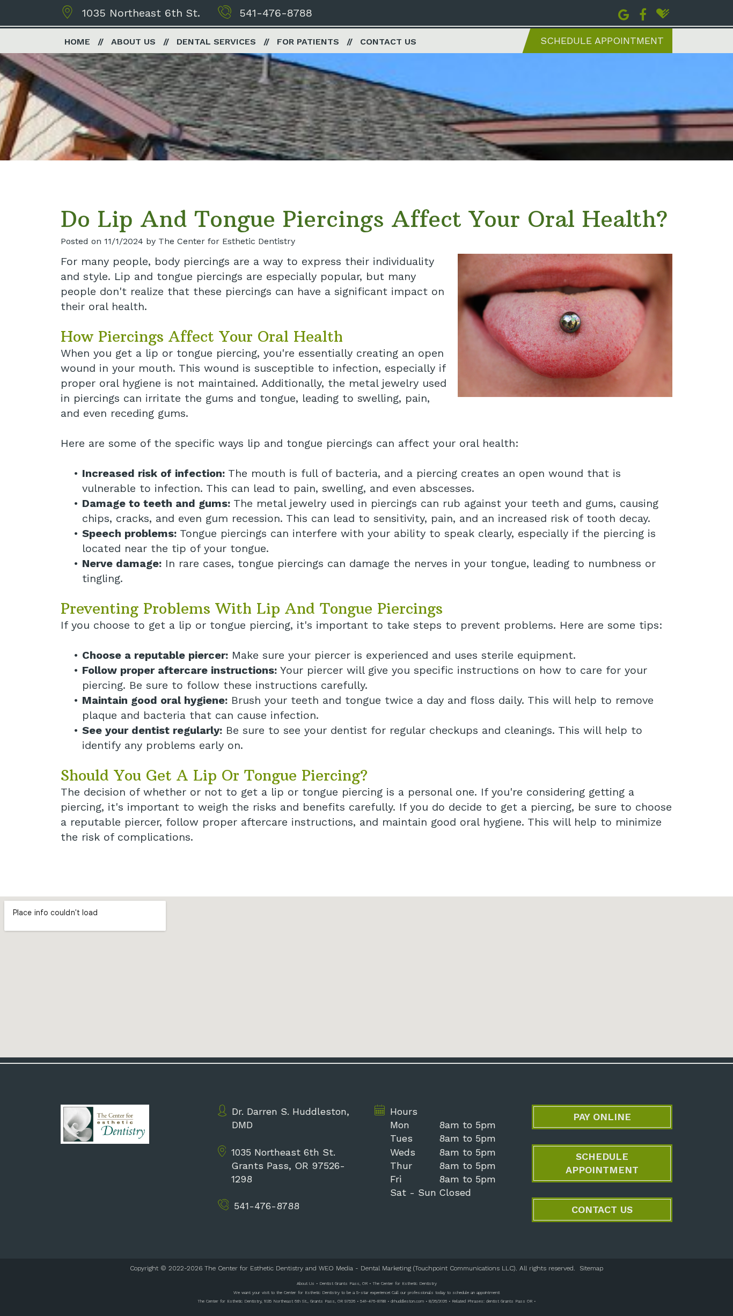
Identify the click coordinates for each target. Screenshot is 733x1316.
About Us (133, 41)
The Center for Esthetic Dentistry (253, 1268)
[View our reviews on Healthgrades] (662, 13)
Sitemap (591, 1268)
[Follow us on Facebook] (643, 13)
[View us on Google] (624, 13)
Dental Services (216, 41)
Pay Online (602, 1116)
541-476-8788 (275, 12)
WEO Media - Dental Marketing (365, 1268)
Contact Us (388, 41)
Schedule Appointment (602, 40)
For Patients (308, 41)
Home (77, 41)
